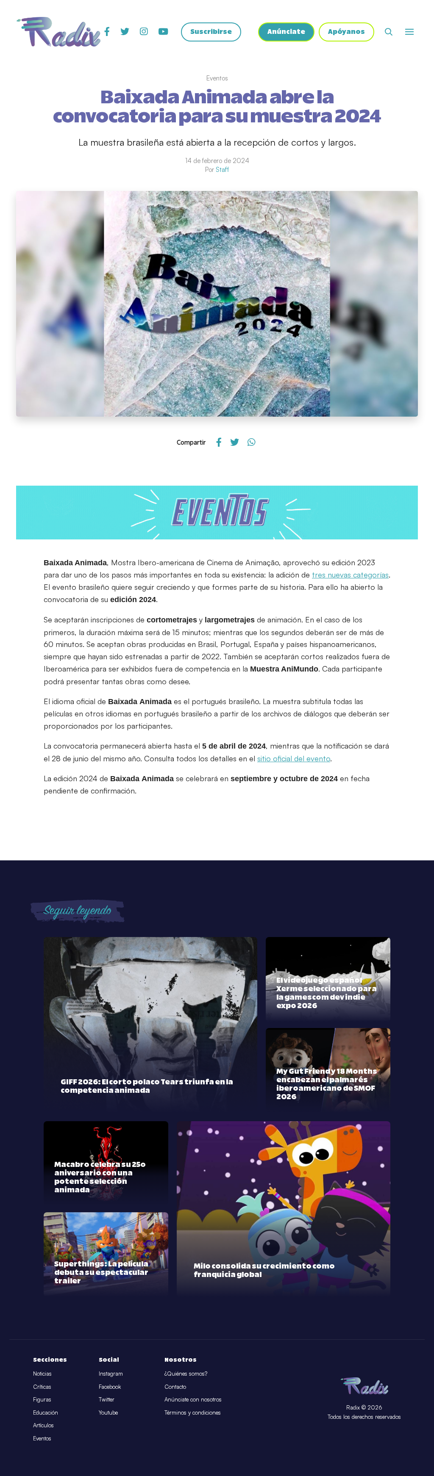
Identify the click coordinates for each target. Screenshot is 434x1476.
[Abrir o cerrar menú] (409, 31)
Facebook (110, 1386)
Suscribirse (211, 32)
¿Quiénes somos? (185, 1373)
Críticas (42, 1386)
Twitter (106, 1399)
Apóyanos (346, 32)
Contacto (175, 1386)
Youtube (108, 1412)
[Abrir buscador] (388, 32)
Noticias (42, 1373)
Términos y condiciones (192, 1412)
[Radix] (58, 32)
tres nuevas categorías (350, 574)
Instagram (111, 1373)
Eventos (42, 1438)
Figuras (42, 1399)
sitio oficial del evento (293, 758)
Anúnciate (286, 32)
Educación (45, 1412)
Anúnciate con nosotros (193, 1399)
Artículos (43, 1425)
